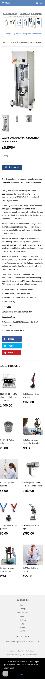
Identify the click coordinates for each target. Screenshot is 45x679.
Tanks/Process (22, 613)
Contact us (29, 651)
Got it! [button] (22, 674)
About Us (20, 651)
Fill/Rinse (22, 620)
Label (22, 628)
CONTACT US (7, 251)
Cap (22, 624)
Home (4, 42)
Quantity (5, 156)
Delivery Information (30, 655)
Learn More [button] (9, 668)
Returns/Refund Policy (13, 655)
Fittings (23, 609)
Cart (41, 3)
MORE (22, 631)
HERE (9, 307)
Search (12, 651)
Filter (22, 616)
